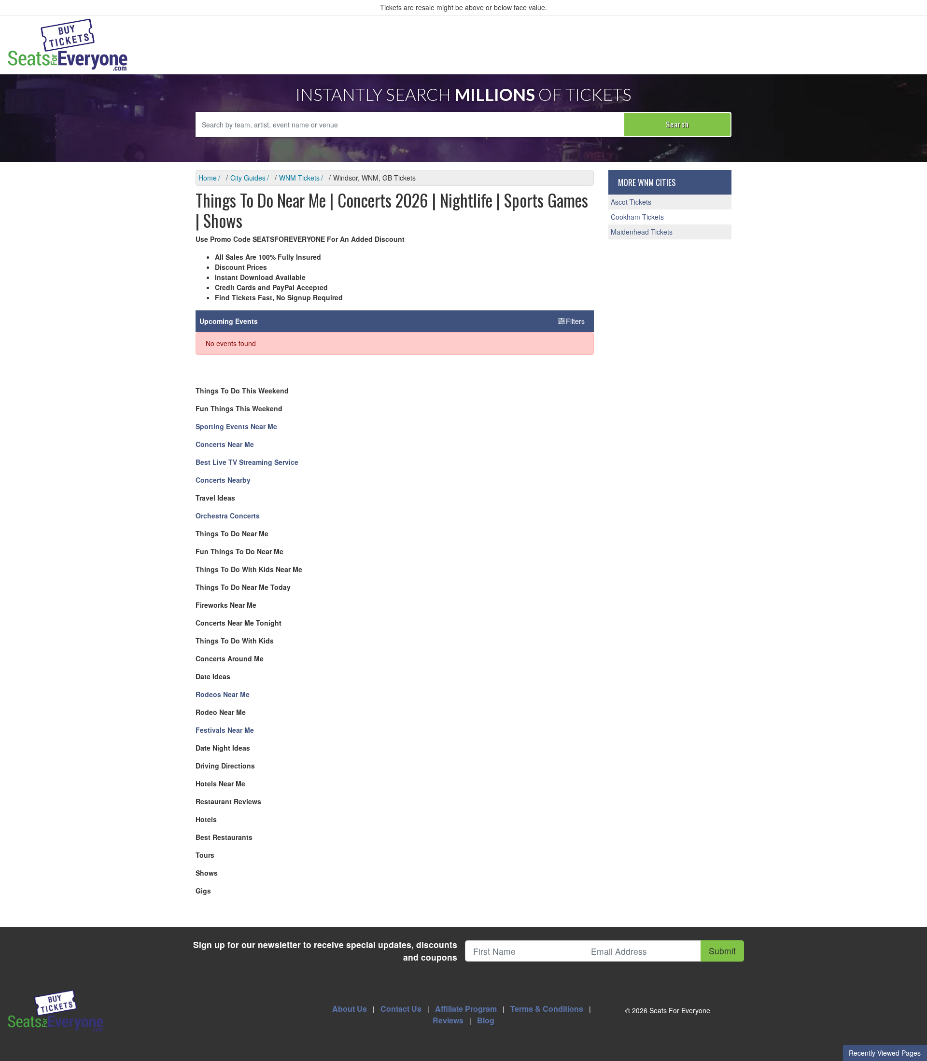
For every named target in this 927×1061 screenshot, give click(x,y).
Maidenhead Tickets (642, 232)
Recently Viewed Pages (885, 1053)
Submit (722, 951)
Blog (485, 1020)
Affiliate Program (466, 1008)
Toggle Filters (565, 321)
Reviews (448, 1020)
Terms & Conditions (546, 1008)
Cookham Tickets (637, 217)
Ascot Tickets (631, 202)
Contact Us (400, 1008)
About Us (349, 1008)
